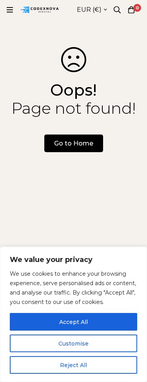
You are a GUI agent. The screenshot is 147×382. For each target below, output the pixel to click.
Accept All (73, 322)
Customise (73, 343)
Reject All (73, 365)
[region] (73, 314)
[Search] (117, 10)
